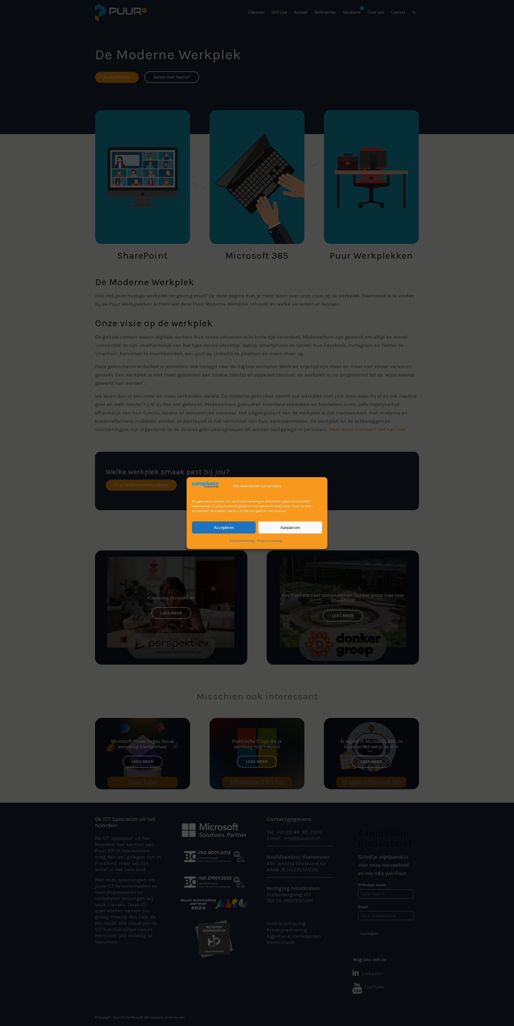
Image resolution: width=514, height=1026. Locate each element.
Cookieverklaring (241, 540)
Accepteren (224, 527)
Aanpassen (290, 527)
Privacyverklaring (269, 540)
